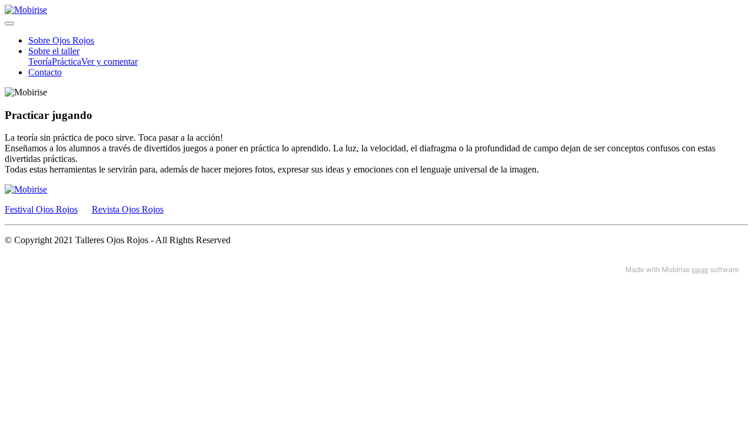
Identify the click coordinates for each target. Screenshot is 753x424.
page (700, 269)
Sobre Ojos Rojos (61, 40)
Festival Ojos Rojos (41, 209)
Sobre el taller (53, 51)
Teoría (40, 62)
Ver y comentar (109, 62)
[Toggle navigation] (9, 23)
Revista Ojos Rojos (128, 209)
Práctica (66, 62)
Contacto (45, 72)
